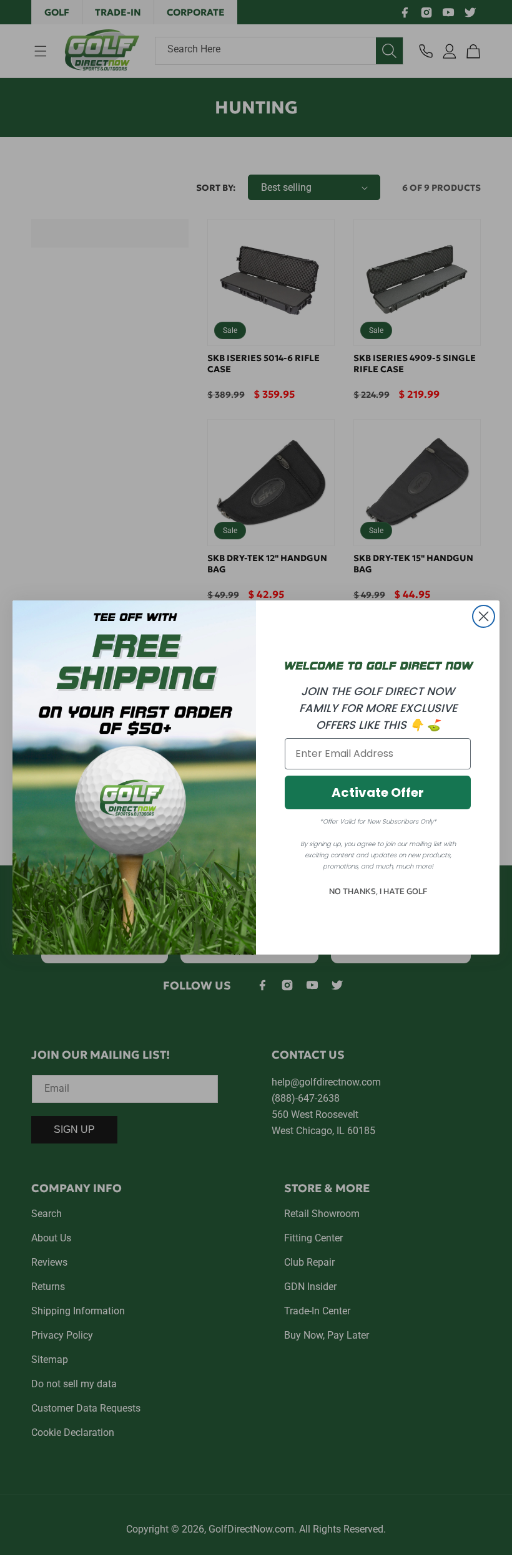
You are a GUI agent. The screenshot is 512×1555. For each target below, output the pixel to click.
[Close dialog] (484, 616)
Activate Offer (378, 792)
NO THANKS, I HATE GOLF (378, 891)
